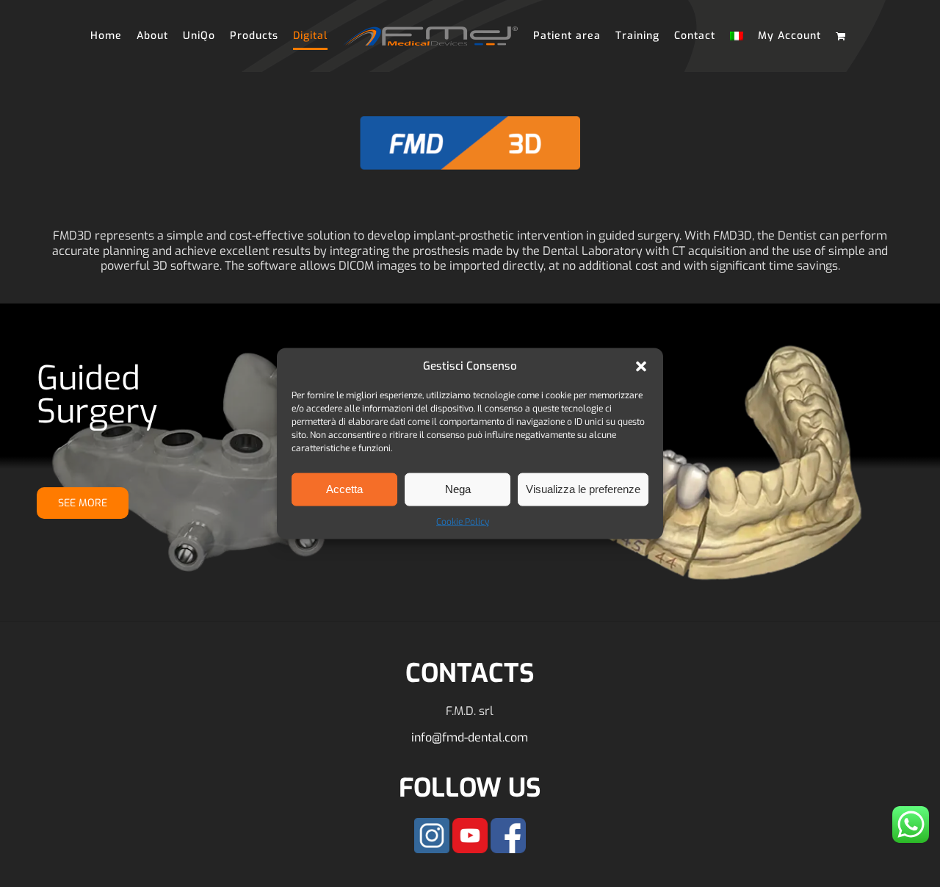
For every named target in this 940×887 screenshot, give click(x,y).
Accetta (344, 489)
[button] (641, 366)
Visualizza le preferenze (583, 489)
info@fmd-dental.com (469, 737)
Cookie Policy (462, 521)
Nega (458, 489)
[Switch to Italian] (729, 36)
